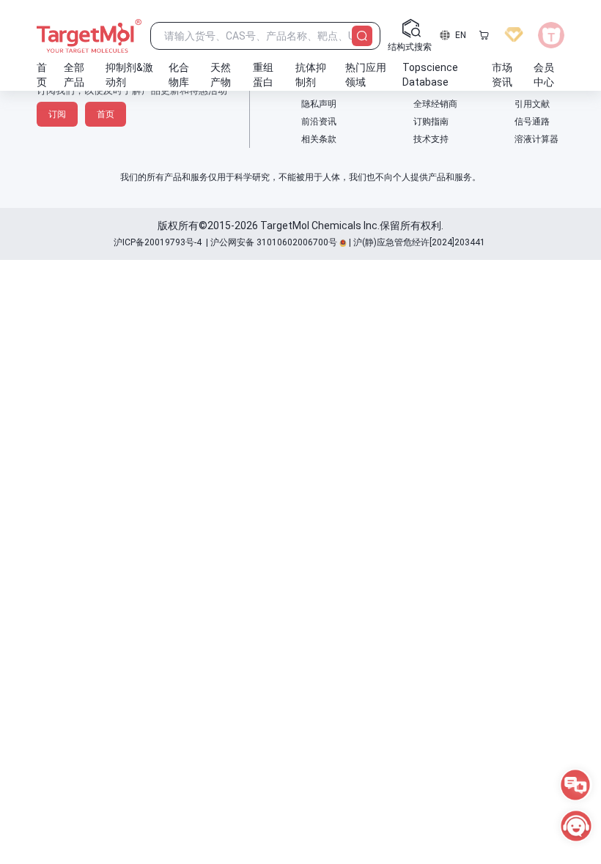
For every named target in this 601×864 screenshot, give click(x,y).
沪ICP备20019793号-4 (158, 242)
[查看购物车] (484, 35)
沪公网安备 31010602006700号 (273, 242)
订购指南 (431, 121)
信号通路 (532, 121)
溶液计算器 (536, 139)
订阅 (57, 114)
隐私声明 (318, 104)
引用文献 (532, 104)
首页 (105, 114)
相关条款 (318, 139)
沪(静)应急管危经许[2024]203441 (419, 242)
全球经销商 (435, 104)
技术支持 (431, 139)
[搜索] (362, 36)
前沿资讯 (318, 121)
